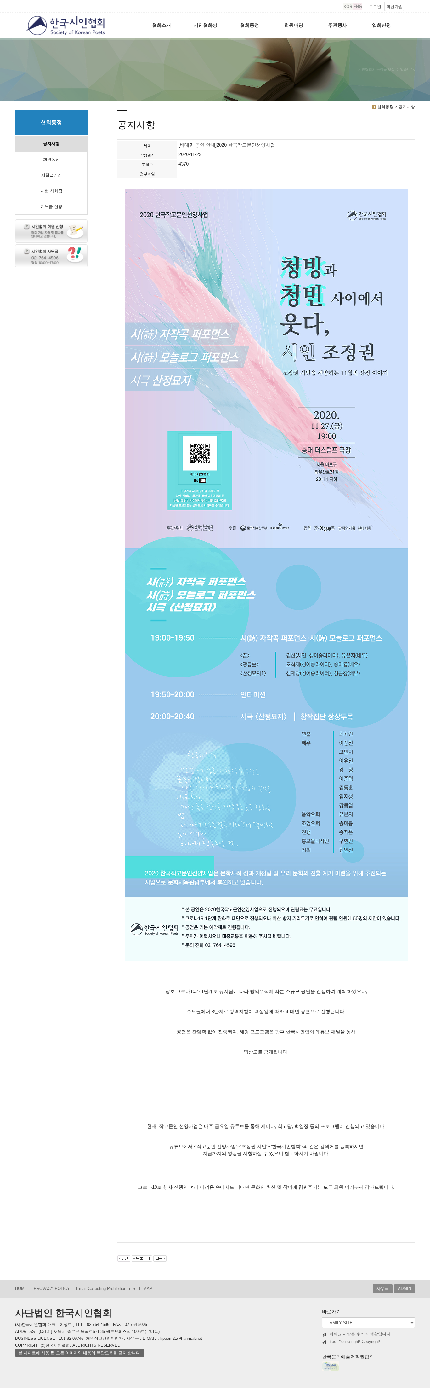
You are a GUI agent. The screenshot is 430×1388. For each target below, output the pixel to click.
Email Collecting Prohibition (101, 1288)
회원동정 (51, 159)
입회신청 (381, 25)
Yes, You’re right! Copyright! (354, 1341)
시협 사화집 (51, 191)
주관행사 (337, 25)
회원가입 (394, 6)
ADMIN (404, 1288)
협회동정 (249, 25)
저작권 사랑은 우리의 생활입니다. (360, 1334)
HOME (21, 1288)
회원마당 (293, 25)
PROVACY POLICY (52, 1288)
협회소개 (161, 25)
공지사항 (51, 143)
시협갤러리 (51, 175)
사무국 (382, 1288)
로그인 (375, 6)
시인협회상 (205, 25)
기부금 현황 (51, 206)
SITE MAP (142, 1288)
